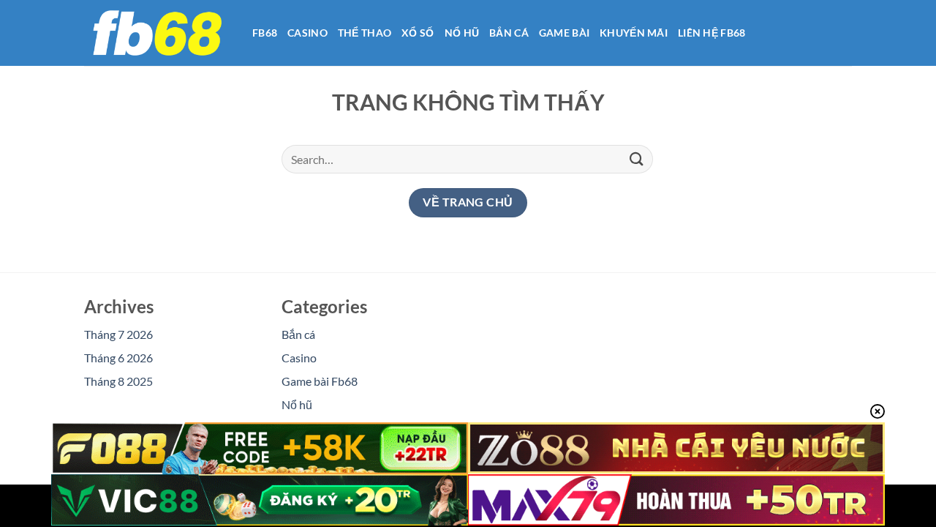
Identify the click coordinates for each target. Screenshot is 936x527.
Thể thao (364, 32)
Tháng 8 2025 (118, 381)
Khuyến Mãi (634, 32)
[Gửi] (637, 159)
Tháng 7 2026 (118, 334)
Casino (307, 32)
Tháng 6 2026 (118, 358)
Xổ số (417, 32)
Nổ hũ (462, 32)
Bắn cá (509, 32)
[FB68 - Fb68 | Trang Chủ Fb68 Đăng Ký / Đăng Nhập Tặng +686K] (157, 33)
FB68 (264, 32)
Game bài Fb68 (320, 381)
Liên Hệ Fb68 (711, 32)
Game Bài (564, 32)
